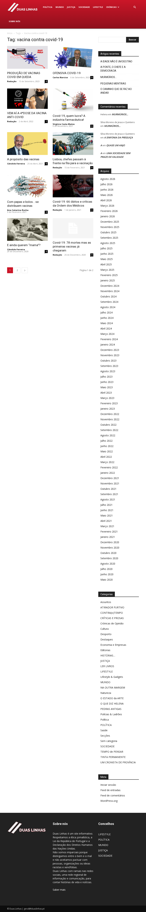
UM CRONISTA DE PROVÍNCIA (118, 762)
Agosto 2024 (107, 307)
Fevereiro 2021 (109, 531)
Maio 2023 (106, 387)
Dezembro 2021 (109, 478)
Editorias (105, 650)
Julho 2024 (106, 312)
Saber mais (59, 889)
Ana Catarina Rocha (17, 210)
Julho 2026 (106, 184)
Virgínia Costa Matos (64, 124)
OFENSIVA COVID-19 (67, 73)
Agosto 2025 (107, 243)
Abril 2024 (106, 328)
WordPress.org (109, 800)
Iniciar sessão (108, 784)
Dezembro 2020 (109, 542)
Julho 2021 (106, 504)
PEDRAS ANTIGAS (110, 709)
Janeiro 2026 (107, 216)
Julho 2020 (106, 569)
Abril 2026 (106, 200)
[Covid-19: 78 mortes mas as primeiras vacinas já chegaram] (73, 228)
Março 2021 (107, 526)
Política (104, 719)
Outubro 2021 (108, 488)
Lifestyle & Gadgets (111, 677)
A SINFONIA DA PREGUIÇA (118, 137)
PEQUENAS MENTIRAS (113, 83)
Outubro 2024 (108, 296)
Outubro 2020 (108, 553)
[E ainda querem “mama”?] (27, 229)
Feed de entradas (110, 790)
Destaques (106, 639)
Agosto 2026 (107, 179)
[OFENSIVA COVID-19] (73, 57)
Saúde (104, 730)
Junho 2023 (106, 382)
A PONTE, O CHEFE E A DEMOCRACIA (113, 69)
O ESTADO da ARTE (112, 698)
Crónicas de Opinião (112, 623)
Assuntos (105, 602)
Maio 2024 (106, 323)
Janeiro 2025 (107, 280)
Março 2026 (107, 205)
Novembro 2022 (109, 419)
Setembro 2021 (109, 494)
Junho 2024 (106, 317)
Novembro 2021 (109, 483)
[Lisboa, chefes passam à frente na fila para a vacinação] (73, 143)
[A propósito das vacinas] (27, 143)
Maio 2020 (106, 579)
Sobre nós (14, 21)
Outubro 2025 (108, 232)
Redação (11, 81)
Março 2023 (107, 398)
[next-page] (25, 270)
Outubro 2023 (108, 360)
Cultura (104, 628)
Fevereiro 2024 (109, 339)
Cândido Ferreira (16, 163)
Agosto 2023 (107, 371)
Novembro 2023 (109, 355)
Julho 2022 (106, 440)
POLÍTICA (47, 7)
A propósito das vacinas (23, 159)
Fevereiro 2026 (109, 211)
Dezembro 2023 (109, 350)
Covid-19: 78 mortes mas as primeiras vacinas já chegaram (72, 246)
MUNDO (60, 7)
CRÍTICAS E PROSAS (112, 618)
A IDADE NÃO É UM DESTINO (116, 61)
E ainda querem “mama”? (23, 245)
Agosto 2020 (107, 563)
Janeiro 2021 (107, 537)
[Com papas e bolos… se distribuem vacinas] (27, 186)
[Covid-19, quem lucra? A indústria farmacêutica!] (73, 100)
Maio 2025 (106, 259)
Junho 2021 (106, 510)
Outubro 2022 (108, 424)
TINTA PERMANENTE (113, 757)
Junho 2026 (106, 189)
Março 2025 (107, 269)
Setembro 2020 (109, 558)
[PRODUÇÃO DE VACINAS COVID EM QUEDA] (27, 57)
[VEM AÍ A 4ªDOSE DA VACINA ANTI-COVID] (27, 99)
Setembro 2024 (109, 301)
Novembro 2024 (109, 291)
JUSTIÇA (71, 7)
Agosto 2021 (107, 499)
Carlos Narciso (60, 77)
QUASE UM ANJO (115, 145)
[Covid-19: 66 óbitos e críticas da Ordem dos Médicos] (73, 186)
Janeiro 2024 (107, 344)
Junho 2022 (106, 446)
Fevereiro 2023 (109, 403)
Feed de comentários (112, 795)
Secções (105, 735)
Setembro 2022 (109, 430)
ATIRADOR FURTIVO (112, 607)
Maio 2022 (106, 451)
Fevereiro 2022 (109, 467)
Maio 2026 (106, 195)
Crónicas (111, 7)
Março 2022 (107, 462)
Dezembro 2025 (109, 221)
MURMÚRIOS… (108, 77)
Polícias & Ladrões (111, 714)
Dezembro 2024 (109, 285)
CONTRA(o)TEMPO (111, 612)
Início (9, 33)
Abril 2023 (106, 392)
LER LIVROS (107, 666)
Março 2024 (107, 334)
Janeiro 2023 (107, 408)
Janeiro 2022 (107, 472)
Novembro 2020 (109, 547)
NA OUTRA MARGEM (112, 687)
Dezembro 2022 (109, 414)
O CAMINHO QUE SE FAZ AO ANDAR (116, 91)
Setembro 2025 (109, 237)
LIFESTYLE (98, 7)
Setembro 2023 (109, 366)
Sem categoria (108, 741)
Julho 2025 (106, 248)
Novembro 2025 (109, 227)
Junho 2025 (106, 253)
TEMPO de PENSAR (111, 751)
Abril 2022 (106, 456)
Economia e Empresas (113, 644)
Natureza (105, 693)
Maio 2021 (106, 515)
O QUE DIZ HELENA (112, 703)
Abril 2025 (106, 264)
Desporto (105, 634)
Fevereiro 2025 (109, 275)
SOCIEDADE (84, 7)
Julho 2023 (106, 376)
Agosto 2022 (107, 435)
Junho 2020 (106, 574)
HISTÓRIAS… (107, 655)
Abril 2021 (106, 521)
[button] (134, 7)
